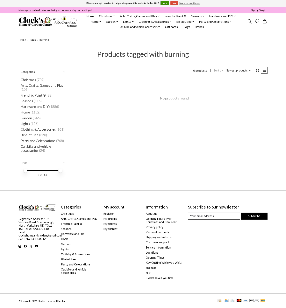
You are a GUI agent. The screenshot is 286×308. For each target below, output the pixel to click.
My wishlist (110, 228)
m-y (148, 272)
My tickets (110, 223)
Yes (165, 3)
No (174, 3)
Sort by (218, 70)
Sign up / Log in (258, 10)
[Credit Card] (226, 301)
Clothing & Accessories (38, 129)
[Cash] (220, 301)
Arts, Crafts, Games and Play (42, 85)
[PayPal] (263, 301)
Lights (25, 124)
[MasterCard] (239, 301)
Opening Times (155, 257)
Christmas (28, 80)
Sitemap (151, 267)
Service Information (158, 247)
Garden (26, 118)
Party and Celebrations (38, 141)
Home (90, 16)
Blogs (186, 27)
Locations (152, 252)
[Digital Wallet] (254, 301)
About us (151, 213)
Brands (199, 27)
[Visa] (245, 301)
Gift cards (171, 27)
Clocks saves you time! (160, 278)
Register (108, 213)
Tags (33, 39)
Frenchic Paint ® (175, 16)
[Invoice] (232, 301)
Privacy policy (154, 227)
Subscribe (254, 216)
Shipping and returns (159, 237)
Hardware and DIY (35, 107)
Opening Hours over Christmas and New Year (161, 220)
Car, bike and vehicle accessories (139, 27)
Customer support (157, 242)
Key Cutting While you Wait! (164, 262)
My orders (110, 218)
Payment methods (157, 232)
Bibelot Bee (30, 135)
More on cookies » (189, 3)
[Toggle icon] (250, 21)
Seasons (27, 101)
